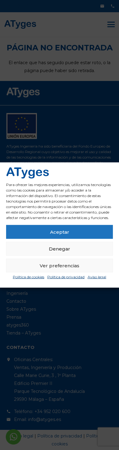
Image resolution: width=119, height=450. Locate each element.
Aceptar (59, 232)
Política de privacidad (66, 277)
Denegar (59, 248)
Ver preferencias (59, 265)
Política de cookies (28, 277)
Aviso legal (97, 277)
